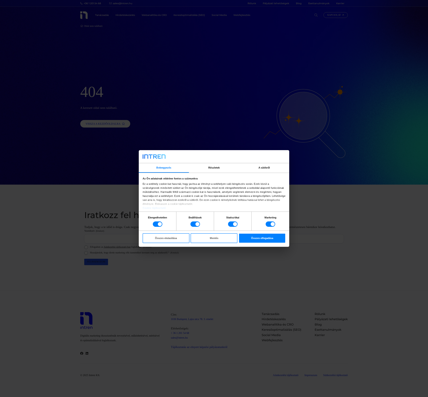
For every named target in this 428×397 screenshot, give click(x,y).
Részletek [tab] (214, 167)
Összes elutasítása (166, 238)
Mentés (214, 238)
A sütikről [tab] (264, 167)
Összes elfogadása (262, 238)
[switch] (195, 224)
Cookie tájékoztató (154, 208)
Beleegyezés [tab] (163, 167)
